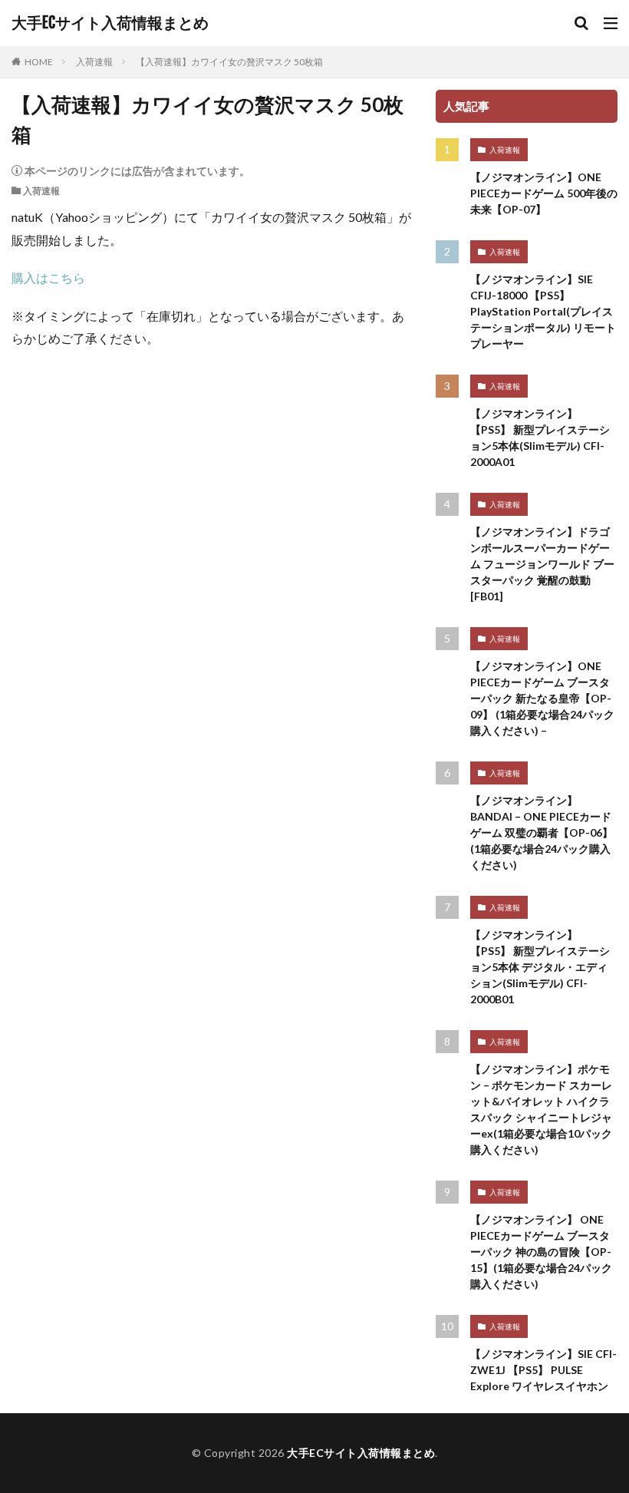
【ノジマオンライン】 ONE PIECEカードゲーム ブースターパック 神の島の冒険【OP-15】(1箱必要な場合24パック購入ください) (541, 1251)
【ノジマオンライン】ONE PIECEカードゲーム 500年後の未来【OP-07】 (543, 193)
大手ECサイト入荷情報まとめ (110, 23)
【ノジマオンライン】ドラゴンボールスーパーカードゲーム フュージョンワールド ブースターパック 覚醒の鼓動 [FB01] (542, 564)
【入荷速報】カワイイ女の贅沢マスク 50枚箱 (229, 62)
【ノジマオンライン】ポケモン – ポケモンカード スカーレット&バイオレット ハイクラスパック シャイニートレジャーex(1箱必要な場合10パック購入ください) (541, 1109)
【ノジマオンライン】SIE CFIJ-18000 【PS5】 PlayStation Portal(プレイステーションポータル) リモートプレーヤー (543, 311)
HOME (39, 62)
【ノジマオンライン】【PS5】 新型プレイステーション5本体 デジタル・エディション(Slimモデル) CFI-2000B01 (540, 967)
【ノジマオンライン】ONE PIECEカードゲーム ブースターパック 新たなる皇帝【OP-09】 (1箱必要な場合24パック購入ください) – (542, 698)
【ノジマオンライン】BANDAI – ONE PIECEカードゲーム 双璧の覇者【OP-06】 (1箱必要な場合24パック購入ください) (541, 832)
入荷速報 (94, 62)
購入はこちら (48, 277)
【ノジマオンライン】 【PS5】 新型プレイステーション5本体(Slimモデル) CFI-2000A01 (540, 437)
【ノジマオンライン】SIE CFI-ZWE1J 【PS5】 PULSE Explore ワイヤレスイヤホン (543, 1369)
